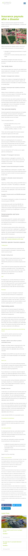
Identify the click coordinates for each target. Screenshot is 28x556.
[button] (25, 3)
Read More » (5, 533)
